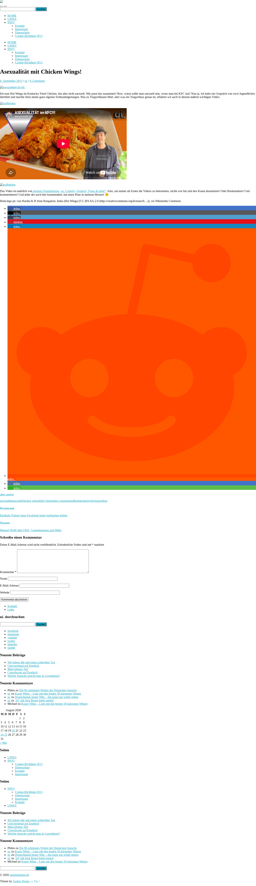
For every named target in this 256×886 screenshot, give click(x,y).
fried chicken (46, 500)
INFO (11, 22)
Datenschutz (22, 32)
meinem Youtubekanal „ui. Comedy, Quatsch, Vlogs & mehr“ (69, 191)
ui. (26, 80)
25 (5, 734)
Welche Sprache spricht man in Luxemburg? (33, 675)
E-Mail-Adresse (9, 585)
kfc (92, 500)
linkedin (12, 644)
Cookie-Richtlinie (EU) (29, 35)
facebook (12, 630)
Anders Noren (21, 881)
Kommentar (8, 572)
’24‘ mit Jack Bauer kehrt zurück (34, 700)
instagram (13, 634)
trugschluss (100, 500)
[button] (14, 208)
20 (13, 730)
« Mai (3, 742)
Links (10, 609)
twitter (11, 641)
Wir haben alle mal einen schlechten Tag (31, 662)
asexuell (17, 500)
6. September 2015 (11, 80)
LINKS (11, 19)
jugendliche (73, 500)
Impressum (21, 29)
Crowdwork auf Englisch (22, 672)
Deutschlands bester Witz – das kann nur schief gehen (46, 697)
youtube (12, 637)
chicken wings (30, 500)
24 (2, 734)
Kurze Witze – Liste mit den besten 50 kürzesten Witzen (48, 693)
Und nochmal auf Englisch (23, 665)
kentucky (85, 500)
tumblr (11, 647)
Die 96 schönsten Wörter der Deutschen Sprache (48, 690)
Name (3, 578)
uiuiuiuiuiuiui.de (19, 874)
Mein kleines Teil (17, 669)
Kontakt (20, 25)
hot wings (60, 500)
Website (4, 592)
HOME (11, 15)
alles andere (7, 494)
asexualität (6, 500)
